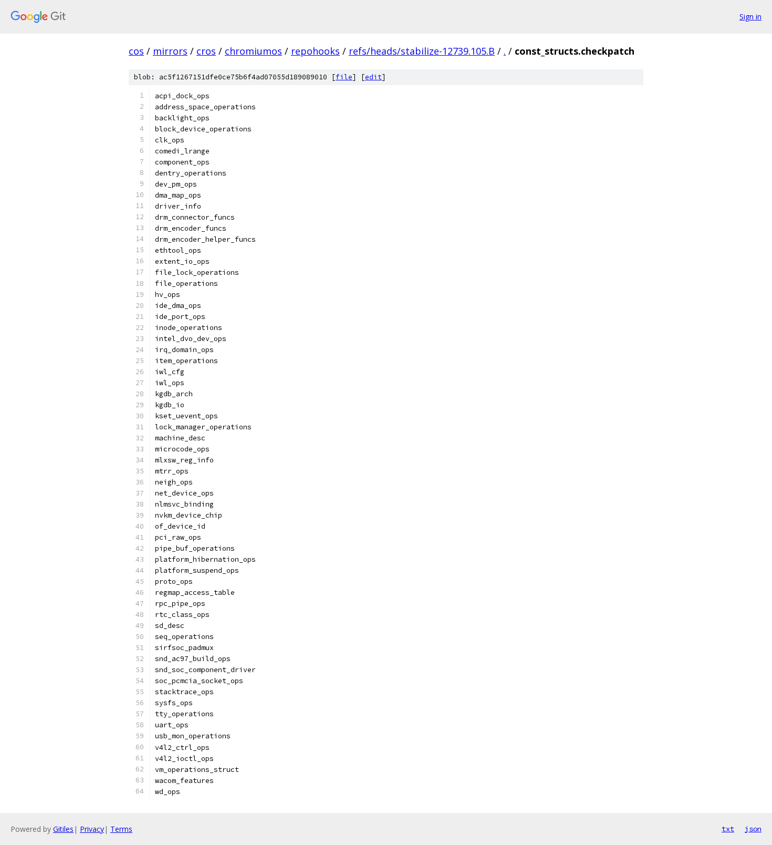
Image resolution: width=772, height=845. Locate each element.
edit (373, 77)
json (753, 828)
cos (136, 51)
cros (206, 51)
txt (728, 828)
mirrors (170, 51)
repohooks (315, 51)
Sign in (750, 17)
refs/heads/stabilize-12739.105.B (422, 51)
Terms (121, 829)
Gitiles (63, 829)
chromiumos (253, 51)
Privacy (92, 829)
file (344, 77)
